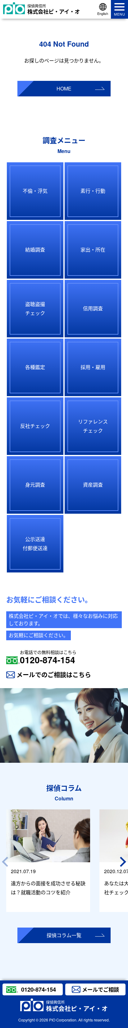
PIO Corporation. (63, 1019)
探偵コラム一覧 (64, 935)
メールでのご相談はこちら (53, 674)
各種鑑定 (35, 367)
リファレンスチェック (93, 426)
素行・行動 (92, 190)
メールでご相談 (100, 989)
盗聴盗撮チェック (35, 308)
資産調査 (93, 484)
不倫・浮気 (35, 190)
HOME (64, 88)
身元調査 (35, 484)
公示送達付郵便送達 (35, 543)
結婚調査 (35, 249)
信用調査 (93, 308)
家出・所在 (92, 249)
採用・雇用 (92, 367)
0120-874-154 (48, 657)
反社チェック (35, 425)
